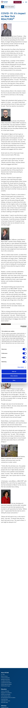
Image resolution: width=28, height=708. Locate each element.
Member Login (17, 2)
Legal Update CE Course (5, 700)
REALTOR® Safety (4, 702)
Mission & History (4, 676)
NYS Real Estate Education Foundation (8, 697)
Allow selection (14, 375)
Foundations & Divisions (5, 681)
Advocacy (3, 705)
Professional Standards (5, 677)
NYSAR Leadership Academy (6, 684)
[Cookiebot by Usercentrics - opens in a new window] (20, 326)
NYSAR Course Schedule (5, 694)
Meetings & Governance (5, 679)
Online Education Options (6, 695)
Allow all (14, 371)
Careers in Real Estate (5, 691)
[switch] (24, 353)
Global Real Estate (4, 699)
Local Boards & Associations (6, 682)
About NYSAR (5, 672)
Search (23, 2)
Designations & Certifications (6, 692)
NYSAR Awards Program (5, 685)
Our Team (3, 674)
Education (4, 689)
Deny (14, 380)
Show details (21, 367)
